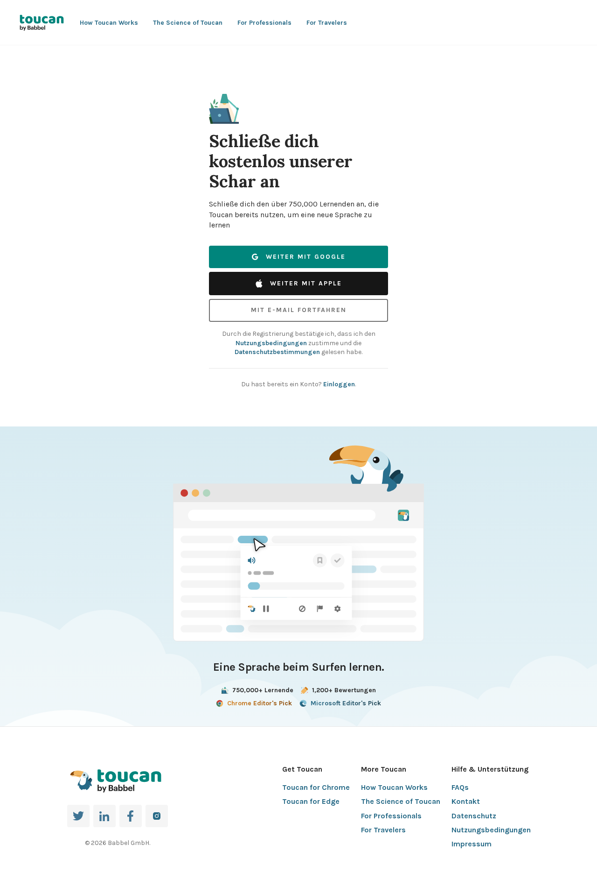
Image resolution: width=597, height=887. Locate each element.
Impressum (471, 843)
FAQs (460, 787)
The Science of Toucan (187, 23)
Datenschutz (473, 815)
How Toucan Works (109, 23)
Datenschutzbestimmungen (277, 352)
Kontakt (465, 801)
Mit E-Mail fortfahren (299, 310)
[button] (224, 109)
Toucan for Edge (311, 801)
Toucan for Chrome (316, 787)
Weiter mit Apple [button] (306, 283)
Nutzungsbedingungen (271, 343)
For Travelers (326, 23)
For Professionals (264, 23)
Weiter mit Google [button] (306, 257)
